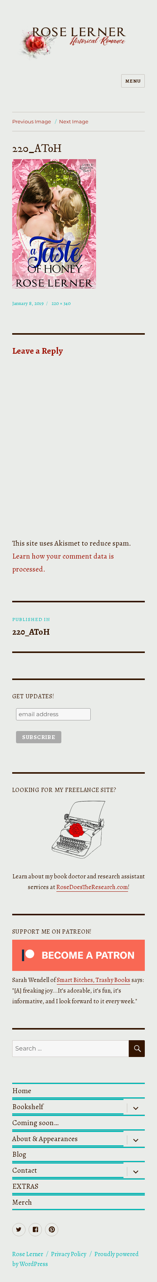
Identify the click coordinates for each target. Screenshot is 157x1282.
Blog (19, 1154)
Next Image (73, 121)
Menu (133, 81)
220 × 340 (60, 303)
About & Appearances (45, 1139)
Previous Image (31, 121)
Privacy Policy (68, 1254)
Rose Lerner (27, 1254)
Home (21, 1091)
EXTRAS (25, 1186)
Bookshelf (27, 1107)
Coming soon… (35, 1123)
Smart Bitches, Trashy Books (93, 980)
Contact (24, 1170)
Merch (22, 1202)
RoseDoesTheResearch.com (92, 887)
